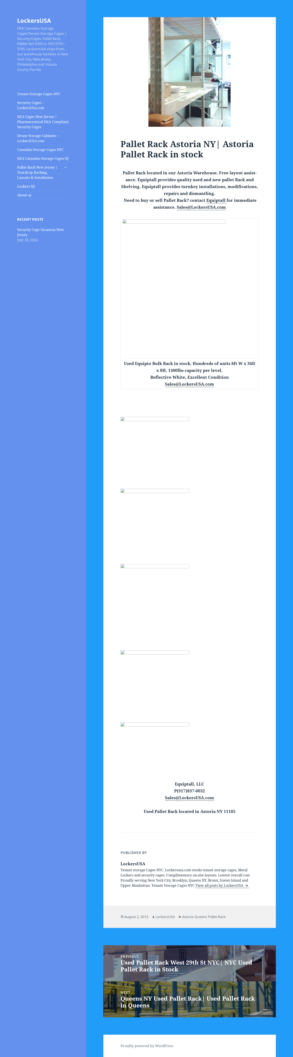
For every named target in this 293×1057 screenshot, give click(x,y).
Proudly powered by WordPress (147, 1045)
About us (24, 195)
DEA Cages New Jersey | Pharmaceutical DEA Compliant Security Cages (43, 121)
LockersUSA (34, 20)
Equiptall (216, 200)
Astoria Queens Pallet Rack (204, 916)
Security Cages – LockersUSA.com (30, 105)
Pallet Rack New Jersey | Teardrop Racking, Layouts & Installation (37, 172)
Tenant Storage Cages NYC (38, 94)
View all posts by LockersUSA (219, 885)
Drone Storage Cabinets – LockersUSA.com (38, 138)
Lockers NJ (26, 186)
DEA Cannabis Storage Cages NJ (43, 158)
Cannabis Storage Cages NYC (40, 149)
